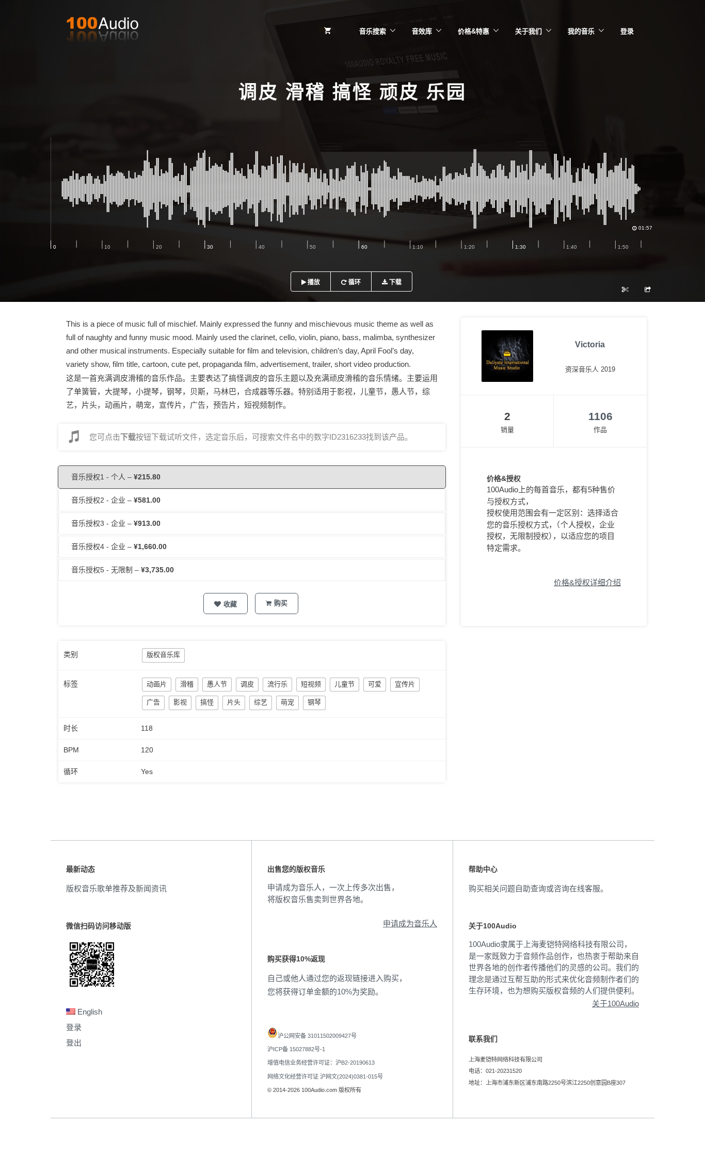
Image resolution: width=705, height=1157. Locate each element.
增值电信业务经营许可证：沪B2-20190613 (321, 1062)
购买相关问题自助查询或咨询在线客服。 (538, 888)
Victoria (590, 344)
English (88, 1011)
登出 (74, 1042)
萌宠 (287, 702)
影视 (180, 702)
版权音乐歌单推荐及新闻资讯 (116, 888)
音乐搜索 (372, 31)
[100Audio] (102, 31)
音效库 (422, 31)
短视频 (311, 684)
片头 (234, 702)
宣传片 (405, 684)
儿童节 (344, 684)
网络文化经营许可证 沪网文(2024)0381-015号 (325, 1076)
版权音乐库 (163, 654)
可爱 (374, 684)
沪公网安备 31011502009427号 (317, 1036)
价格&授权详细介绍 (587, 582)
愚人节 (217, 684)
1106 (600, 416)
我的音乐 (581, 31)
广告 (153, 702)
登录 (627, 31)
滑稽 (187, 684)
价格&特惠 (473, 31)
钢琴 (314, 702)
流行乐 (277, 684)
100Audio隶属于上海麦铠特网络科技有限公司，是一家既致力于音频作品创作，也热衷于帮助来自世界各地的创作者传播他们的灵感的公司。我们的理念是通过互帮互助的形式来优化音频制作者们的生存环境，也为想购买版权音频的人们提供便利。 (554, 967)
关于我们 (528, 31)
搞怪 (207, 702)
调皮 (247, 684)
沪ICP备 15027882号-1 (296, 1049)
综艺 (260, 702)
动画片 (157, 684)
